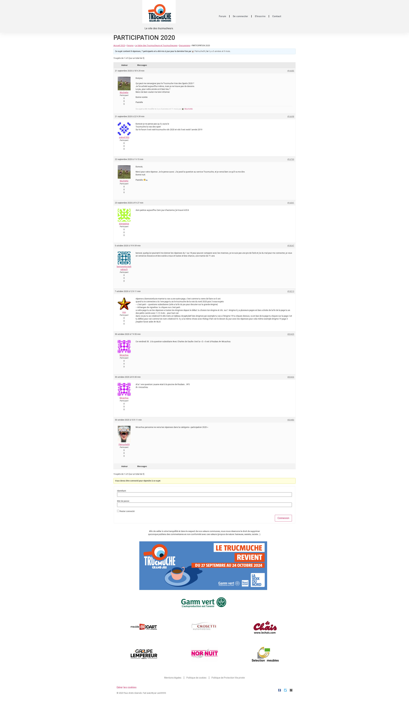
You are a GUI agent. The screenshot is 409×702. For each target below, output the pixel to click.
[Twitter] (285, 690)
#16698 (290, 116)
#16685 (290, 71)
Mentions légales (172, 677)
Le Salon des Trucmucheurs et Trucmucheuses (156, 45)
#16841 (290, 203)
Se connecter (240, 16)
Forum (222, 16)
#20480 (290, 420)
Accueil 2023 (119, 45)
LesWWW (161, 693)
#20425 (290, 334)
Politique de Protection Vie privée (228, 677)
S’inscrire (260, 16)
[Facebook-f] (279, 690)
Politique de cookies (196, 677)
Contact (276, 16)
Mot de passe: (123, 501)
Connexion (283, 518)
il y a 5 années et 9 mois (219, 51)
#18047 (290, 246)
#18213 (290, 291)
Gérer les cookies (126, 687)
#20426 (290, 377)
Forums (130, 45)
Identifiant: (121, 491)
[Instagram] (291, 690)
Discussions (184, 45)
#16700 (290, 159)
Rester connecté (127, 511)
